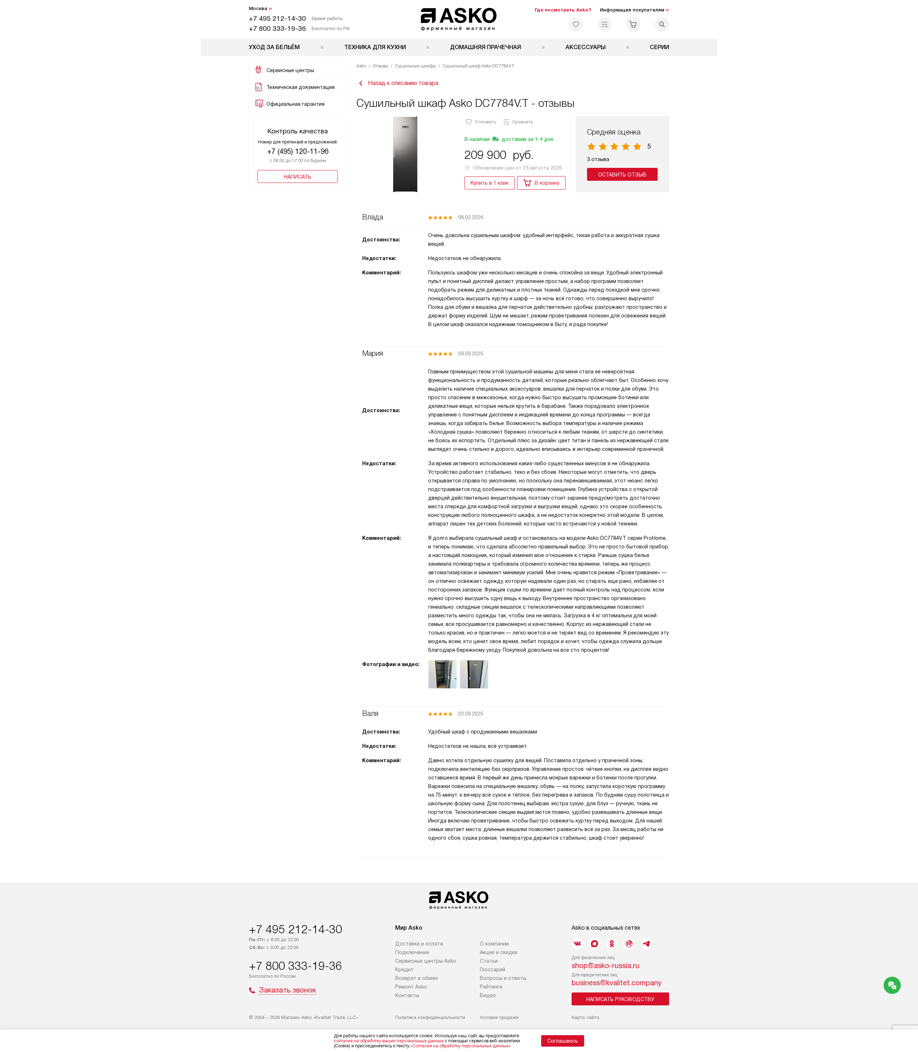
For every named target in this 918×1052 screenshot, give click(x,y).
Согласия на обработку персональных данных (460, 1045)
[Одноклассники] (611, 943)
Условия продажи (499, 1017)
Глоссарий (492, 969)
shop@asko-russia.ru (605, 966)
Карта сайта (585, 1017)
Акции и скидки (498, 952)
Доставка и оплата (419, 944)
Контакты (407, 995)
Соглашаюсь (562, 1041)
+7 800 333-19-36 (277, 28)
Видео (488, 995)
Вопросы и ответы (503, 978)
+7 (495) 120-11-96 (297, 151)
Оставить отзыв (622, 175)
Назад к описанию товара (403, 83)
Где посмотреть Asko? (563, 10)
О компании (494, 944)
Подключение (412, 952)
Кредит (404, 969)
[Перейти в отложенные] (576, 24)
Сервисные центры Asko (425, 961)
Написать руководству (620, 999)
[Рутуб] (629, 943)
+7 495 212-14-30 (277, 18)
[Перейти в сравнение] (604, 24)
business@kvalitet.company (617, 983)
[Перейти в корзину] (633, 24)
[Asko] (459, 19)
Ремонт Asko (411, 987)
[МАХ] (594, 943)
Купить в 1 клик (489, 183)
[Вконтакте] (577, 943)
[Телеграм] (646, 943)
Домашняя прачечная (485, 47)
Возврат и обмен (416, 978)
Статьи (489, 961)
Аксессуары (586, 47)
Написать (297, 177)
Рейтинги (491, 987)
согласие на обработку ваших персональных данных (389, 1040)
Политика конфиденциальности (430, 1017)
